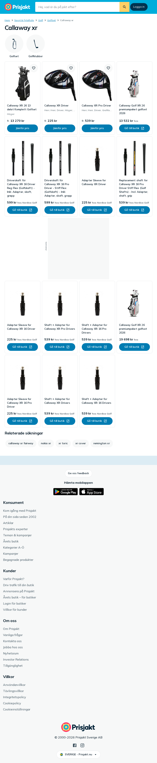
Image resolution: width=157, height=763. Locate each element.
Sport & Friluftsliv (24, 20)
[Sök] (124, 7)
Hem (7, 20)
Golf (40, 20)
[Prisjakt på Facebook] (74, 745)
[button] (33, 68)
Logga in (139, 6)
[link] (22, 98)
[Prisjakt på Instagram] (82, 745)
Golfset (51, 20)
